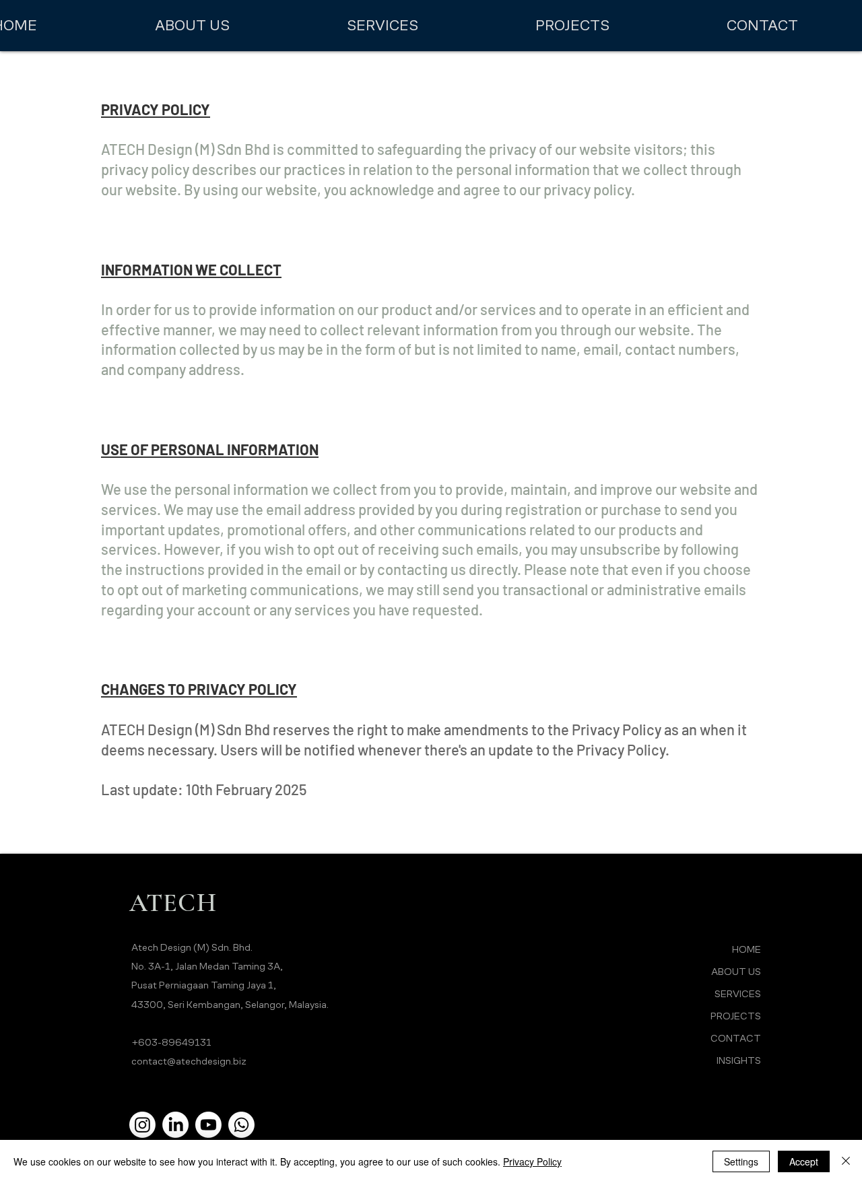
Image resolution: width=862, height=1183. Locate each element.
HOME (746, 949)
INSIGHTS (739, 1060)
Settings (741, 1161)
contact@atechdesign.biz (188, 1061)
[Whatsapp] (241, 1125)
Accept (803, 1161)
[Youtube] (208, 1125)
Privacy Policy (532, 1161)
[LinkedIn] (175, 1125)
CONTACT (735, 1038)
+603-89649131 (171, 1042)
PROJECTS (735, 1015)
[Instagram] (142, 1125)
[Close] (846, 1161)
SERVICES (738, 993)
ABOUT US (736, 971)
